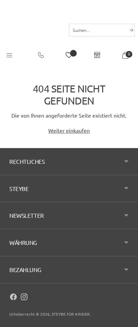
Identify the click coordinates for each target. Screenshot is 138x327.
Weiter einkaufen (69, 130)
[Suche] (131, 30)
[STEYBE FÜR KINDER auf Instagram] (24, 298)
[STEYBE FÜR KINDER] (32, 30)
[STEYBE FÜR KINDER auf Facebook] (13, 298)
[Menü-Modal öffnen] (9, 56)
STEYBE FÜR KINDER (71, 314)
